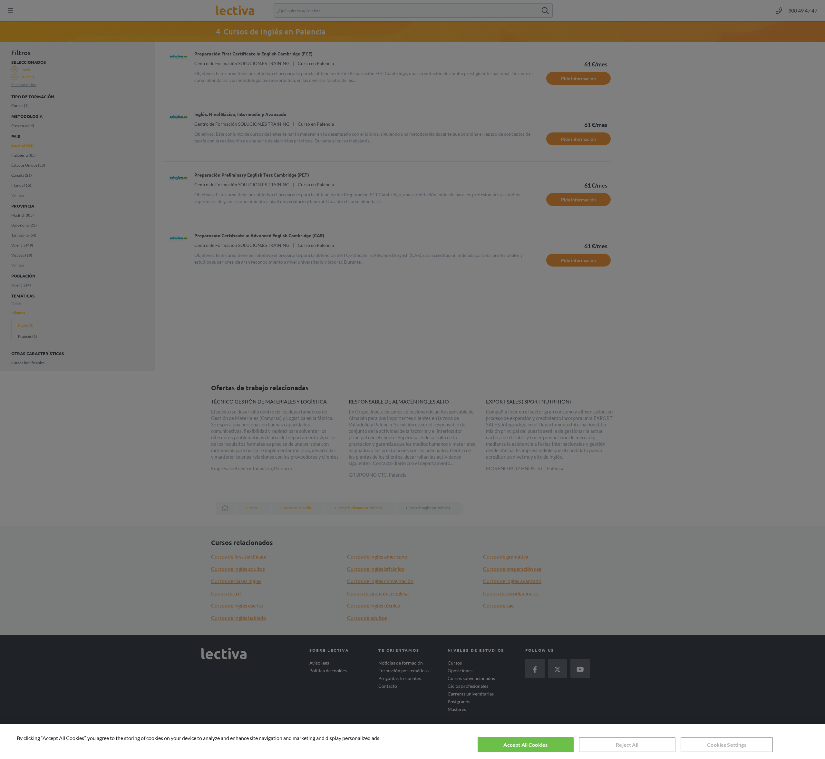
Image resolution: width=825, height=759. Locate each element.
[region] (412, 741)
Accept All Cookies (525, 745)
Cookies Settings (726, 745)
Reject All (627, 745)
